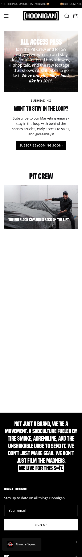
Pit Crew (41, 176)
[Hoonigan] (41, 15)
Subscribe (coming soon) (41, 145)
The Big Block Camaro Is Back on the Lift (38, 219)
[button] (66, 16)
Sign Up (41, 525)
